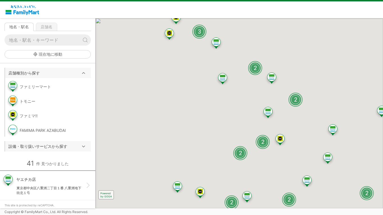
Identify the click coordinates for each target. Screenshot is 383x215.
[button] (48, 73)
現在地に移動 (50, 54)
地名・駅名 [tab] (19, 26)
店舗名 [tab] (46, 26)
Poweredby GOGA (106, 195)
